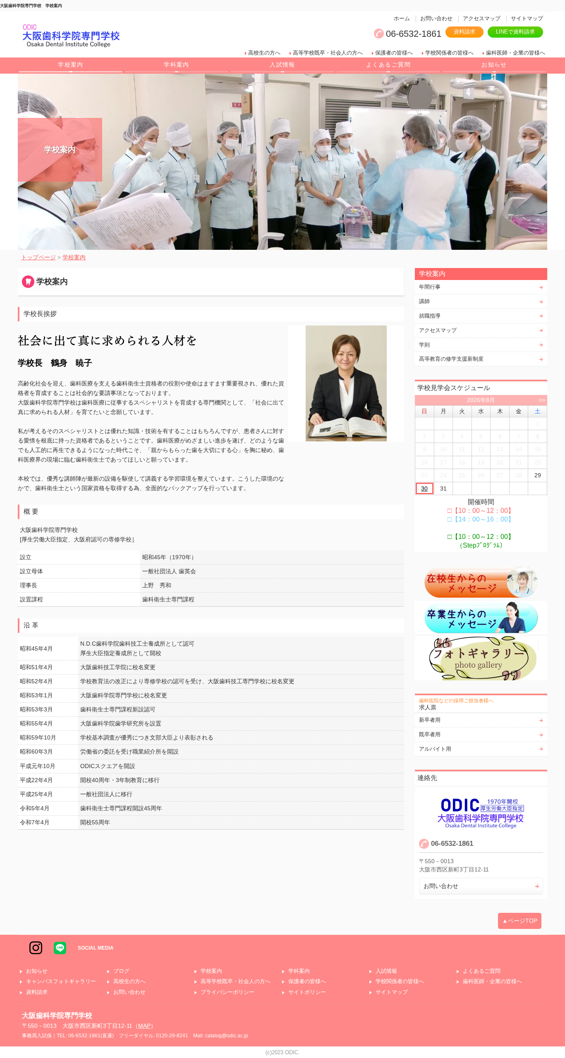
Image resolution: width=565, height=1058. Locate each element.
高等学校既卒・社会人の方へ (328, 53)
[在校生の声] (481, 581)
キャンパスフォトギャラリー (61, 981)
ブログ (121, 971)
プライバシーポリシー (227, 992)
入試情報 (282, 64)
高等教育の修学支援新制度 (451, 359)
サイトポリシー (307, 992)
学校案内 (71, 64)
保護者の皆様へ (394, 53)
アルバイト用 (435, 749)
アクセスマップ (481, 18)
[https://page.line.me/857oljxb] (60, 947)
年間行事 (430, 287)
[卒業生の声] (481, 617)
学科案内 (176, 64)
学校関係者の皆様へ (449, 53)
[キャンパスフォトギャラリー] (481, 658)
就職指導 (430, 316)
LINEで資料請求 (515, 32)
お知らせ (494, 64)
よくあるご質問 (388, 64)
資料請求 (464, 32)
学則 (424, 345)
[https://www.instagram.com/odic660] (35, 947)
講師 (424, 301)
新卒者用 (430, 720)
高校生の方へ (264, 53)
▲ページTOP (519, 920)
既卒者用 (430, 734)
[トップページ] (131, 36)
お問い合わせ (436, 18)
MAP (144, 1025)
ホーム (402, 18)
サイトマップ (527, 18)
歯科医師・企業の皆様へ (515, 53)
